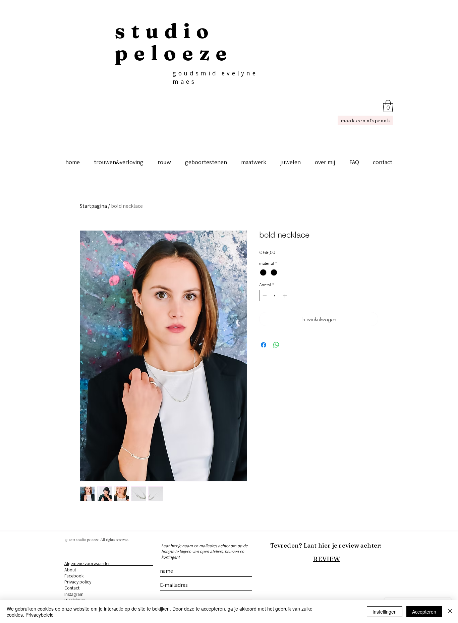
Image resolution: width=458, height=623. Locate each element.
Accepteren (424, 611)
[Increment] (285, 295)
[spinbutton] (275, 295)
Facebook (74, 576)
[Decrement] (264, 295)
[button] (388, 106)
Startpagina (93, 205)
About (70, 570)
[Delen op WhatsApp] (276, 345)
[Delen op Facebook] (264, 345)
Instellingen (385, 611)
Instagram (73, 594)
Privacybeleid (39, 614)
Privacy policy (77, 582)
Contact (71, 588)
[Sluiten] (450, 612)
